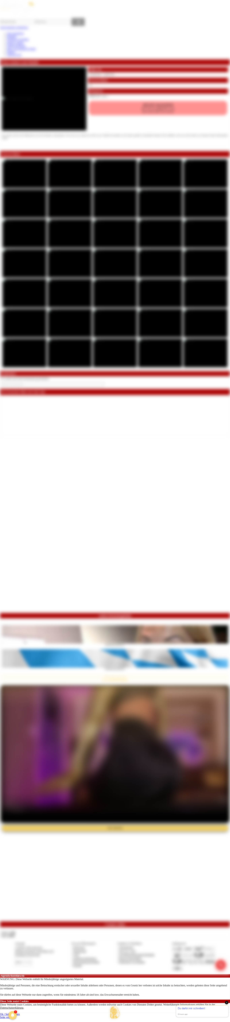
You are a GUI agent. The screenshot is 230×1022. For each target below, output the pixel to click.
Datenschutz (79, 951)
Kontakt (77, 965)
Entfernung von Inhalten (132, 962)
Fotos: (8, 935)
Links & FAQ (14, 55)
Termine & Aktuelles (18, 39)
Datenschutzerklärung (11, 1007)
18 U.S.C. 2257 (127, 951)
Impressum (79, 947)
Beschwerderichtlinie (130, 958)
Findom (11, 51)
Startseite (11, 36)
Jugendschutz (126, 947)
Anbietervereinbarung (84, 958)
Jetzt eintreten (115, 828)
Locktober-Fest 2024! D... (115, 669)
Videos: (8, 932)
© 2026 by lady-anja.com (28, 947)
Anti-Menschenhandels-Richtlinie (137, 954)
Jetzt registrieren (15, 33)
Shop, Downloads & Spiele (21, 48)
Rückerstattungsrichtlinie (86, 962)
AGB (76, 954)
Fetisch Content (15, 42)
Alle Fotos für (158, 108)
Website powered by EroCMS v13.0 (34, 951)
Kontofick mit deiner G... (115, 645)
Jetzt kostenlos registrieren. (14, 27)
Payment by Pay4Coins (27, 954)
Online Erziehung (16, 45)
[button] (115, 1013)
